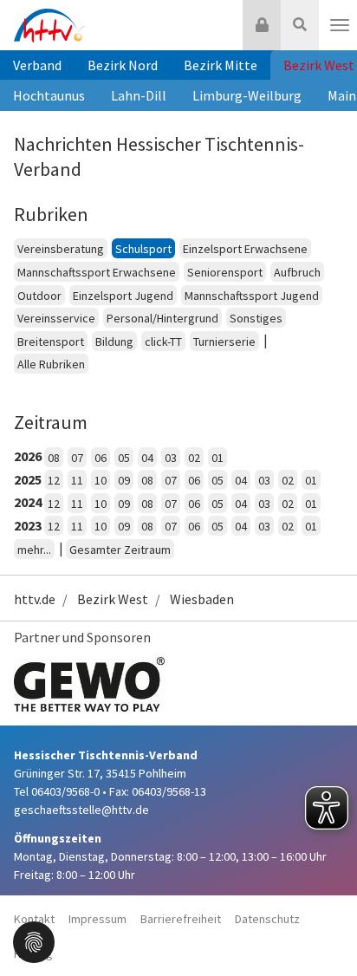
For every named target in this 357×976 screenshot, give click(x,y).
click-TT (163, 341)
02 (194, 457)
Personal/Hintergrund (162, 318)
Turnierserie (224, 341)
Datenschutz (267, 919)
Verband (37, 65)
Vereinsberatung (60, 249)
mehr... (34, 549)
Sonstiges (256, 318)
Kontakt (34, 919)
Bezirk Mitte (220, 65)
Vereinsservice (56, 318)
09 (124, 480)
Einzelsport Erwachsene (245, 249)
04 (147, 457)
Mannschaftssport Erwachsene (96, 272)
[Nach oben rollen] (322, 927)
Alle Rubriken (51, 364)
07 (77, 457)
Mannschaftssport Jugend (252, 295)
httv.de (34, 599)
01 (217, 457)
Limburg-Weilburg (247, 95)
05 (124, 457)
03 (171, 457)
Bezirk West (112, 599)
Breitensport (50, 341)
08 (54, 457)
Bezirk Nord (123, 65)
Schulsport (143, 249)
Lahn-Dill (138, 95)
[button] (34, 940)
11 (77, 480)
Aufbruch (297, 272)
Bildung (114, 341)
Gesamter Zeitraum (120, 549)
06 (100, 457)
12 (54, 480)
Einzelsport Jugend (123, 295)
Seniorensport (225, 272)
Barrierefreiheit (180, 919)
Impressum (97, 919)
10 (100, 480)
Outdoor (39, 295)
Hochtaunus (49, 95)
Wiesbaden (202, 599)
